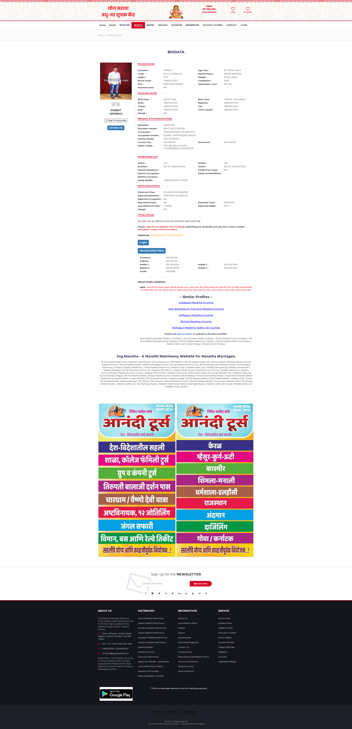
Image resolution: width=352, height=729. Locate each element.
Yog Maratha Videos (188, 623)
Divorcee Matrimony (148, 657)
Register (222, 652)
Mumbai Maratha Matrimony (152, 628)
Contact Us (183, 647)
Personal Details (146, 64)
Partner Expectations (149, 186)
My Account (224, 618)
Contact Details (146, 215)
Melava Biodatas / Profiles (151, 676)
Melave (181, 628)
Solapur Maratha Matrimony (152, 642)
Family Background (148, 156)
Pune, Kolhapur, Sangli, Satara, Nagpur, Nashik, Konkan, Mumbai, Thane (115, 636)
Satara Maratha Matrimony (151, 623)
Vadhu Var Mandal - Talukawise (153, 661)
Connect (222, 657)
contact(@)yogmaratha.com (115, 653)
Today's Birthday (226, 647)
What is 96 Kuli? (186, 671)
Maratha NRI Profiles (148, 671)
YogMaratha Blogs (227, 661)
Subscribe (201, 583)
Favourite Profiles (227, 633)
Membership (184, 637)
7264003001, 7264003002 (115, 648)
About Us (182, 618)
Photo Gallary (225, 637)
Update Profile (225, 628)
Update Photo (225, 623)
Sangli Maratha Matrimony (151, 633)
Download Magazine (188, 642)
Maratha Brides (145, 647)
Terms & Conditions (188, 661)
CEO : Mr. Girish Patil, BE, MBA (117, 644)
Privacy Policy (185, 652)
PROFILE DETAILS (114, 35)
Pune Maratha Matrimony (150, 618)
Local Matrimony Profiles (150, 666)
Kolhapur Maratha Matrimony (152, 637)
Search (181, 633)
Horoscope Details (147, 93)
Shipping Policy (186, 666)
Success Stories (226, 642)
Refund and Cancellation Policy (193, 657)
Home (100, 35)
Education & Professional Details (155, 118)
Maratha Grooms (146, 652)
